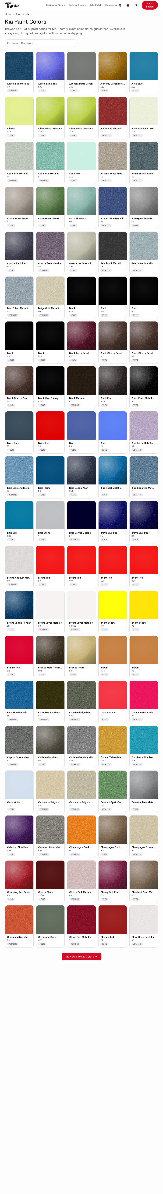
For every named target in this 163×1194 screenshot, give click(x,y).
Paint (18, 14)
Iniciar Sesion (150, 5)
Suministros (111, 5)
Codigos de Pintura (55, 5)
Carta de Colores (77, 5)
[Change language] (128, 5)
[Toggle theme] (136, 5)
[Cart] (120, 5)
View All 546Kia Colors (79, 956)
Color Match (95, 5)
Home (8, 14)
